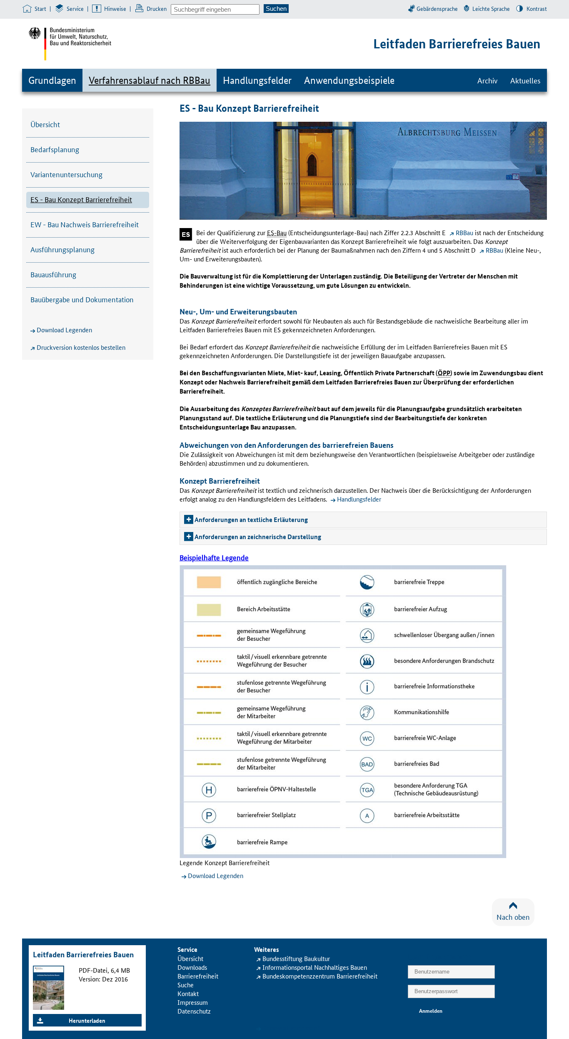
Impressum (192, 1002)
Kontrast (537, 8)
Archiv (487, 80)
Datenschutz (194, 1010)
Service (75, 8)
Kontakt (188, 993)
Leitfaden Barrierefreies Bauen (456, 43)
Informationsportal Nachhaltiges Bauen (314, 967)
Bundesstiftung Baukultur (296, 958)
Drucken (157, 8)
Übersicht (45, 124)
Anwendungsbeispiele (349, 80)
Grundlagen (52, 80)
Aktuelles (525, 80)
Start (40, 8)
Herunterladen (87, 1020)
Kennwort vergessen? (291, 1027)
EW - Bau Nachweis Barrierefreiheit (84, 224)
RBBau (464, 232)
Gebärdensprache (437, 8)
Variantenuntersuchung (66, 174)
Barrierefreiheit (197, 975)
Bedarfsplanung (54, 149)
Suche (185, 984)
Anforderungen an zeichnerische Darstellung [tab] (258, 536)
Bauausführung (53, 274)
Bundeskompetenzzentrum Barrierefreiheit (319, 975)
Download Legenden (64, 329)
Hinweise (115, 8)
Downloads (192, 967)
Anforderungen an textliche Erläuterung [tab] (251, 519)
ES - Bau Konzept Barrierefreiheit (81, 199)
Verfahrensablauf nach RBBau (149, 80)
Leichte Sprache (491, 8)
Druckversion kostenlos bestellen (81, 347)
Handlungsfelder (257, 80)
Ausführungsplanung (62, 249)
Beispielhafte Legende (214, 557)
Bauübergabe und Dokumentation (82, 299)
